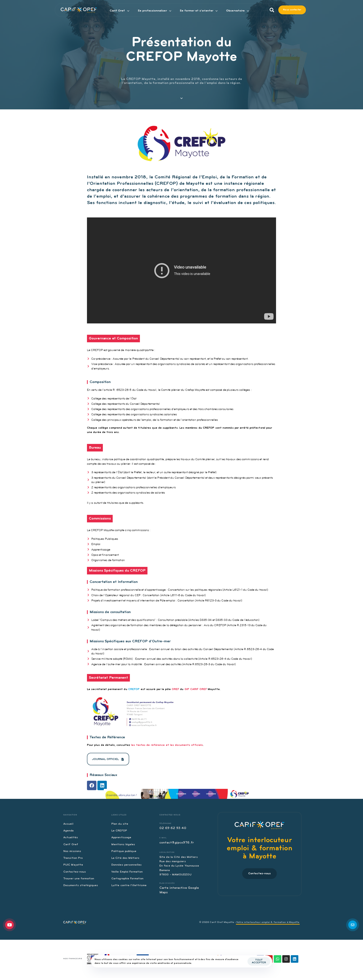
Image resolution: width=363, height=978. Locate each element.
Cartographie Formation (127, 878)
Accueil (68, 824)
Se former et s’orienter (196, 10)
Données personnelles (126, 865)
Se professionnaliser (152, 10)
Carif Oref (117, 10)
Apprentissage (121, 837)
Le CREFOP (119, 831)
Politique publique (123, 851)
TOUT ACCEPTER (259, 961)
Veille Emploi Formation (127, 872)
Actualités (70, 837)
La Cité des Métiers (125, 858)
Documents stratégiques (80, 885)
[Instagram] (286, 959)
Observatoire (235, 10)
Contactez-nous (74, 872)
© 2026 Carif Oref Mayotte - (249, 922)
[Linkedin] (102, 785)
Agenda (68, 831)
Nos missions (72, 851)
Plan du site (119, 824)
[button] (270, 10)
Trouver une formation (78, 878)
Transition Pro (73, 858)
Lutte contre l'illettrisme (129, 885)
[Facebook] (91, 785)
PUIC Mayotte (73, 865)
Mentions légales (123, 844)
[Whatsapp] (277, 959)
